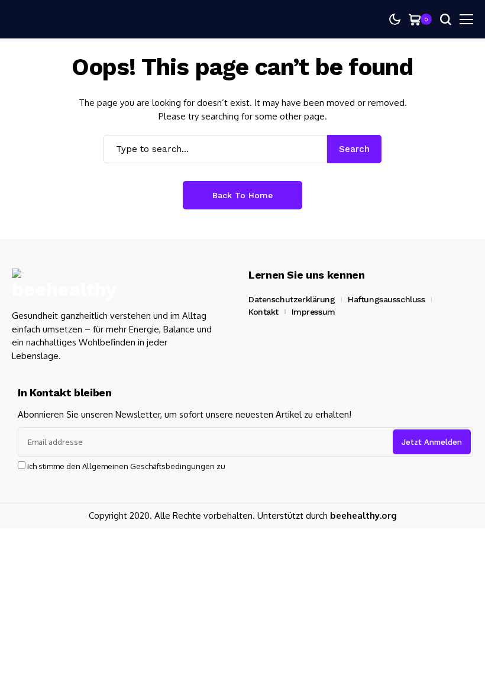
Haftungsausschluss (386, 299)
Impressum (313, 311)
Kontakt (263, 311)
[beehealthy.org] (64, 284)
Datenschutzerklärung (291, 299)
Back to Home (242, 195)
